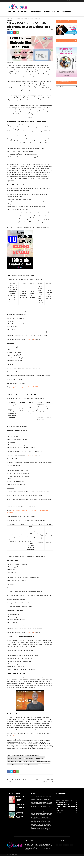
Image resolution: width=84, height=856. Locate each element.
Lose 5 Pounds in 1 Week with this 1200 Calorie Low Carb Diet (43, 780)
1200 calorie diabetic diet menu (36, 756)
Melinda (10, 29)
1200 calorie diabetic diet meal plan (17, 756)
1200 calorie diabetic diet (32, 755)
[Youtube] (76, 1)
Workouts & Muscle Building (16, 15)
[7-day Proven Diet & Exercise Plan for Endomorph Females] (12, 799)
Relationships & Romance (45, 15)
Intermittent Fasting (35, 11)
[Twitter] (72, 1)
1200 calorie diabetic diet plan (15, 758)
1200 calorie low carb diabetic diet (31, 763)
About (14, 11)
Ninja (34, 339)
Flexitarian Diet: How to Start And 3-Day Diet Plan (17, 780)
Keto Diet (47, 11)
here (14, 735)
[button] (75, 11)
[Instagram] (69, 1)
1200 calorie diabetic (18, 755)
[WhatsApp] (17, 32)
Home (9, 11)
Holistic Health (66, 11)
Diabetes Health (31, 15)
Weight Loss (55, 11)
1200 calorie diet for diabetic (15, 760)
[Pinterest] (14, 32)
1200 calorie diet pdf (29, 761)
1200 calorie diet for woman (32, 760)
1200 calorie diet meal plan (14, 761)
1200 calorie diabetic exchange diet (34, 758)
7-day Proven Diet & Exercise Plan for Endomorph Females (21, 798)
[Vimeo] (74, 1)
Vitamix (29, 339)
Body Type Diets (22, 11)
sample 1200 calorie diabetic (15, 764)
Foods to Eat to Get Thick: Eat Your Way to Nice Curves (21, 806)
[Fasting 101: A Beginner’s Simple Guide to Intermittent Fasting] (12, 815)
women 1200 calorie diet (31, 764)
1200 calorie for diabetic (14, 763)
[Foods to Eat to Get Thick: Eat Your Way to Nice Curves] (12, 807)
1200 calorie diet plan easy (43, 761)
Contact (57, 15)
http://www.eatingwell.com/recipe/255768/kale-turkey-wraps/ (31, 387)
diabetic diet (46, 763)
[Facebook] (67, 1)
